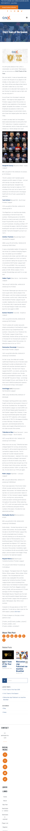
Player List (5, 823)
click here (17, 611)
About (5, 800)
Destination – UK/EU (5, 809)
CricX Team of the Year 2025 (7, 663)
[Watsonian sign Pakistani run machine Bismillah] (22, 654)
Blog (4, 708)
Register (5, 827)
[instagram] (5, 767)
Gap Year (5, 804)
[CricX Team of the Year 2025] (8, 654)
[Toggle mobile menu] (27, 17)
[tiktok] (5, 779)
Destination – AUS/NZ (5, 817)
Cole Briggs (5, 388)
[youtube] (5, 773)
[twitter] (5, 761)
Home (5, 796)
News (4, 712)
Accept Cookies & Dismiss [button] (9, 7)
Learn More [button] (14, 3)
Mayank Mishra (7, 558)
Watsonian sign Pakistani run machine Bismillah (21, 666)
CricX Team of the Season (10, 693)
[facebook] (5, 754)
